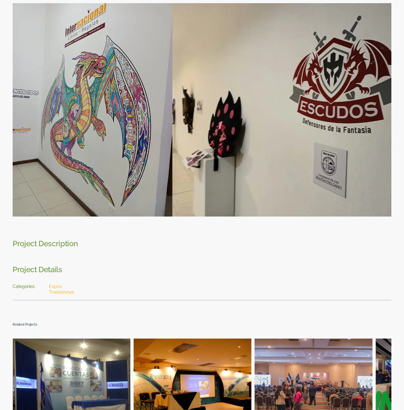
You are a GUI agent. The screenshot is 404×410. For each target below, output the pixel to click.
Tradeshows (61, 292)
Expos (55, 286)
